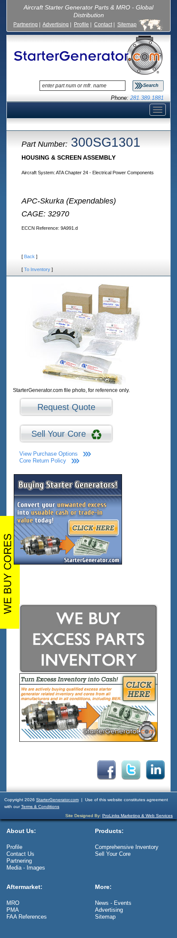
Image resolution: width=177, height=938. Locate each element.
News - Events (113, 903)
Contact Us (20, 854)
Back (29, 256)
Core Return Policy (42, 460)
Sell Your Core (61, 433)
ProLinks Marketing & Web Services (137, 815)
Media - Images (25, 867)
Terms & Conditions (40, 806)
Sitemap (127, 24)
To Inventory (37, 269)
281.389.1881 (147, 98)
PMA (12, 910)
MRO (12, 903)
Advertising (56, 24)
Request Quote (66, 407)
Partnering (25, 24)
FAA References (26, 916)
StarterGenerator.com (57, 799)
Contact (103, 24)
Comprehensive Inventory (127, 847)
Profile (81, 24)
